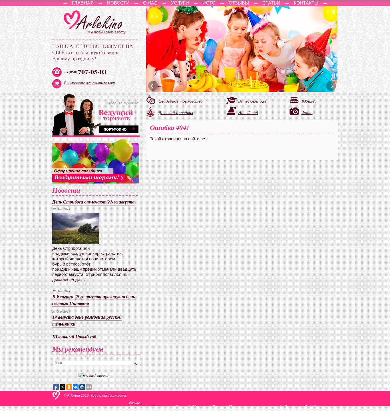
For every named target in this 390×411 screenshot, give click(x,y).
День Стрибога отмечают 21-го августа (93, 201)
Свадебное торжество (180, 101)
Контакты (306, 3)
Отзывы (239, 3)
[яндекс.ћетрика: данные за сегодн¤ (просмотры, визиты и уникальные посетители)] (93, 375)
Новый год (248, 112)
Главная (83, 3)
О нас (150, 3)
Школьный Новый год (74, 336)
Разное (134, 402)
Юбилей (309, 100)
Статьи (271, 3)
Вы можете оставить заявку (89, 82)
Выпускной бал (252, 101)
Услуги (180, 3)
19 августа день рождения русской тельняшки (87, 320)
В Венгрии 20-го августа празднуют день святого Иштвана (93, 299)
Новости (118, 3)
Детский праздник (175, 112)
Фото (208, 3)
